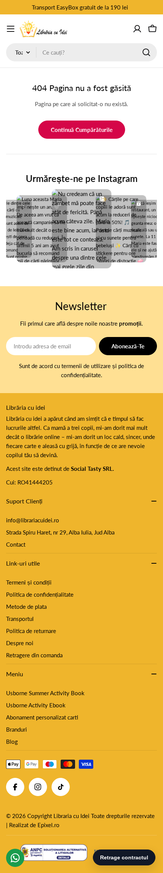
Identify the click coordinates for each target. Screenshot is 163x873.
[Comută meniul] (10, 28)
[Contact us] (15, 858)
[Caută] (146, 52)
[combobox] (81, 52)
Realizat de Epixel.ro (34, 824)
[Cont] (137, 28)
